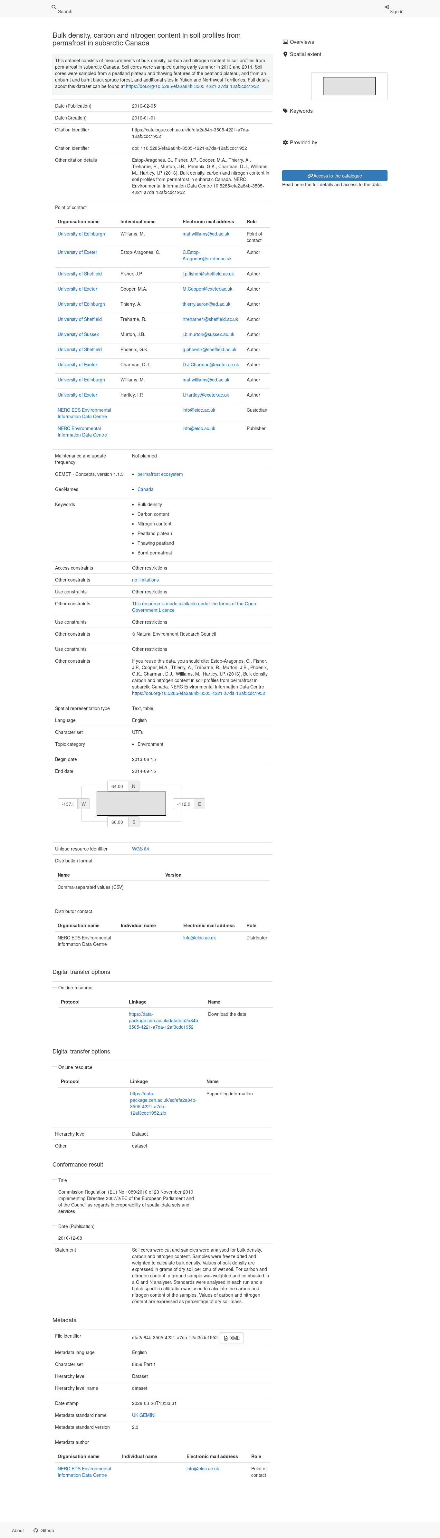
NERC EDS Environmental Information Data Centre (84, 413)
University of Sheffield (80, 273)
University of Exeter (77, 252)
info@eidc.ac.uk (199, 410)
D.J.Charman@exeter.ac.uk (211, 364)
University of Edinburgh (81, 233)
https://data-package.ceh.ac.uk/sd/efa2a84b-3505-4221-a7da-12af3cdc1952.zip (163, 1103)
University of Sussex (78, 334)
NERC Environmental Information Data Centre (82, 431)
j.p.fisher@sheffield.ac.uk (208, 273)
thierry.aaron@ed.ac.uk (206, 304)
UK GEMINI (144, 1415)
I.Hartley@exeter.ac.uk (206, 394)
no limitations (145, 579)
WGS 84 (140, 848)
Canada (146, 489)
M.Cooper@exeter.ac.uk (207, 288)
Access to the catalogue (337, 175)
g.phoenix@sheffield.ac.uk (209, 349)
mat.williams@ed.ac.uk (206, 233)
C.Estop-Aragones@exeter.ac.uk (207, 255)
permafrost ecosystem (160, 474)
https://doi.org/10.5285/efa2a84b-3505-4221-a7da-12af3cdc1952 (192, 86)
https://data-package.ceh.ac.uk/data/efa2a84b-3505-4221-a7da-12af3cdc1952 (164, 1020)
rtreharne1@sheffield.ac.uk (210, 319)
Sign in (397, 11)
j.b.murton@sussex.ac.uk (208, 334)
